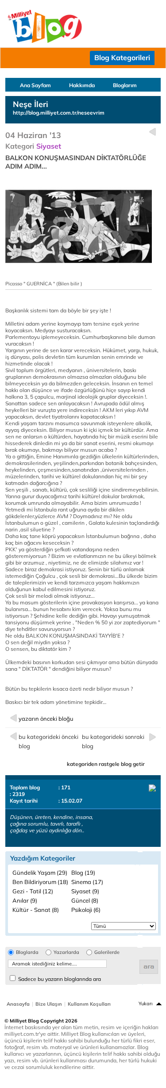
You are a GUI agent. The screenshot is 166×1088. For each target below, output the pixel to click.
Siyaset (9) (85, 891)
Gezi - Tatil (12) (32, 891)
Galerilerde (107, 952)
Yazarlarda (66, 952)
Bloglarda (27, 952)
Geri (152, 132)
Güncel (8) (84, 900)
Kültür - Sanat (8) (35, 909)
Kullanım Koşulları (89, 1004)
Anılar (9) (24, 900)
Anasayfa (18, 1004)
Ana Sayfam (35, 85)
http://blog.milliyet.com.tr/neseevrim (58, 112)
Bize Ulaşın (48, 1004)
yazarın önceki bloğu (46, 718)
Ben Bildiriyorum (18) (40, 881)
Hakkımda (82, 85)
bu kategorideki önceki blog (48, 741)
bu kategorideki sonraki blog (113, 741)
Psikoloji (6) (85, 909)
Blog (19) (83, 872)
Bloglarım (125, 85)
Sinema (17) (87, 881)
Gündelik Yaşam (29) (39, 872)
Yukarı (146, 1003)
